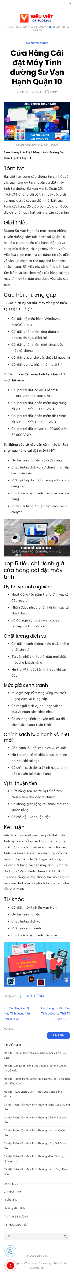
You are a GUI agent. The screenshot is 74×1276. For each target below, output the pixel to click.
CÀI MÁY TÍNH (12, 1192)
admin (53, 92)
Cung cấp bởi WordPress (22, 1263)
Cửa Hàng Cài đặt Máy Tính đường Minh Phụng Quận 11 (17, 1013)
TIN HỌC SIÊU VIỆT (16, 1225)
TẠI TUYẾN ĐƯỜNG (37, 43)
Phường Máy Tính (14, 1208)
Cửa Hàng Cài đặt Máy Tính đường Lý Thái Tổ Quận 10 (55, 1013)
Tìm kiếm (9, 1029)
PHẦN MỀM (10, 1200)
